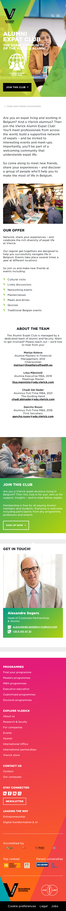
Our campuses (12, 776)
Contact (8, 771)
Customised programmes (19, 694)
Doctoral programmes (17, 699)
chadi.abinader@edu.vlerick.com (33, 399)
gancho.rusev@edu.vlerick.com (33, 416)
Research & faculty (15, 721)
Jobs (54, 906)
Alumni (7, 738)
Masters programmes (16, 677)
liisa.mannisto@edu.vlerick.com (33, 382)
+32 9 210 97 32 (22, 631)
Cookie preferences (22, 906)
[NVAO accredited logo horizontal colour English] (56, 850)
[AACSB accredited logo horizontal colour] (10, 850)
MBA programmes (14, 683)
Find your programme (17, 672)
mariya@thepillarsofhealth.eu (33, 364)
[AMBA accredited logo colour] (40, 850)
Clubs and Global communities (24, 106)
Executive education (16, 688)
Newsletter (14, 801)
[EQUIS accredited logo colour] (24, 850)
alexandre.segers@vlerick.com (35, 627)
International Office (15, 743)
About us (9, 716)
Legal (44, 906)
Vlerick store (11, 754)
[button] (17, 87)
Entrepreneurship (14, 816)
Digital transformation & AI (20, 822)
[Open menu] (55, 16)
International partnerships (19, 749)
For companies (12, 727)
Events (7, 732)
